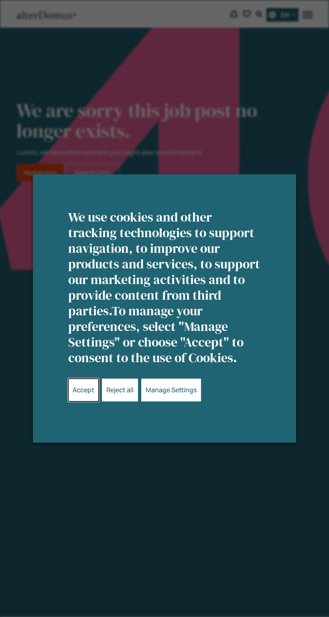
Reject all (120, 389)
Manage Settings (171, 389)
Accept (83, 389)
